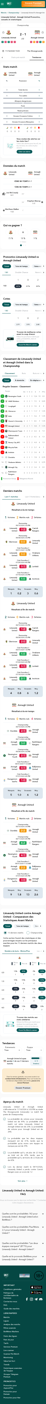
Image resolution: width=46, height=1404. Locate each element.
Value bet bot (9, 1361)
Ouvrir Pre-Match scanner (28, 345)
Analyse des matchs (12, 1324)
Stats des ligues (10, 1336)
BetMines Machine (11, 1331)
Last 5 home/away (32, 497)
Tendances (36, 57)
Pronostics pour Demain (10, 1392)
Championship (13, 13)
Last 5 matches (11, 497)
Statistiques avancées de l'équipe (13, 1369)
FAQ (5, 1305)
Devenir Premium (23, 1088)
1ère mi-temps (21, 266)
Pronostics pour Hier (12, 1397)
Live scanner (9, 1350)
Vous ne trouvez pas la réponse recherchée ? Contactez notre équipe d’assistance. (23, 1201)
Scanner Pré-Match (11, 1354)
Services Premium (11, 1347)
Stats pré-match (18, 57)
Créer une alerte (24, 152)
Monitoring (8, 1357)
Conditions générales (12, 1289)
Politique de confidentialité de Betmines (11, 1295)
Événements (10, 1047)
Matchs (4, 13)
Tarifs (6, 1343)
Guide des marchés (12, 1308)
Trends (6, 1364)
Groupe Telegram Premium (11, 1375)
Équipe (30, 1047)
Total (6, 266)
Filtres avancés (10, 1328)
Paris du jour (9, 1340)
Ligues (6, 1321)
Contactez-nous (10, 1301)
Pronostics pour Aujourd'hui (10, 1386)
